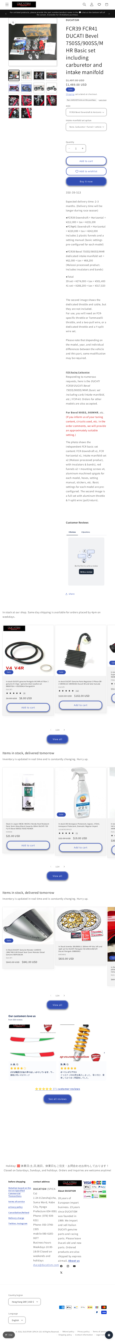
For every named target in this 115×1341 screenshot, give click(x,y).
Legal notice (101, 1335)
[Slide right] (64, 730)
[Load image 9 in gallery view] (13, 100)
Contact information (84, 1335)
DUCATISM (27, 1332)
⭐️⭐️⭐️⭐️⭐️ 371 (57, 1089)
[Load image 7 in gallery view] (39, 88)
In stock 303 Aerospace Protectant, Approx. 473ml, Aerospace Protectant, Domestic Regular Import (79, 825)
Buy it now (86, 181)
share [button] (72, 593)
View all (57, 739)
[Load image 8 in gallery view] (51, 88)
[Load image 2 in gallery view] (26, 75)
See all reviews (58, 1099)
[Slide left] (51, 730)
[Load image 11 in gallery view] (39, 100)
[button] (7, 4)
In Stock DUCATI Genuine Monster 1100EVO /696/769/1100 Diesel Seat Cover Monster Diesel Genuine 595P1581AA (25, 952)
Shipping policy (65, 1335)
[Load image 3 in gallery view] (39, 75)
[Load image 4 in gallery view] (51, 75)
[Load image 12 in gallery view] (51, 100)
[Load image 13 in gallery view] (13, 113)
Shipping (70, 94)
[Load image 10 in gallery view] (26, 100)
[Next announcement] (109, 14)
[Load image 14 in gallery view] (26, 113)
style (68, 105)
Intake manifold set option (78, 120)
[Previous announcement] (6, 14)
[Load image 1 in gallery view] (13, 75)
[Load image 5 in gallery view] (13, 88)
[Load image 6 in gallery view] (26, 88)
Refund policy (68, 1331)
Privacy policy (84, 1331)
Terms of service (100, 1331)
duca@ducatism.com (46, 1265)
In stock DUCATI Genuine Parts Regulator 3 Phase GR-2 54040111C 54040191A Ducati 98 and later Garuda (80, 682)
